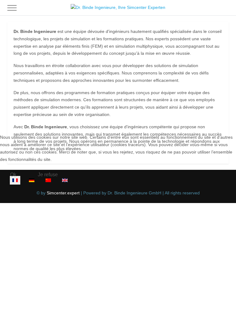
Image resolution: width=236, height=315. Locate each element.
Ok (13, 174)
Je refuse (48, 174)
